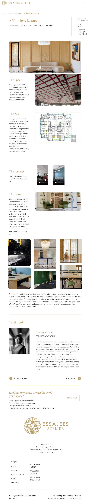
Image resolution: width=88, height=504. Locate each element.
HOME (13, 467)
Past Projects (15, 13)
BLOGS (14, 479)
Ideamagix (76, 498)
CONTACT (15, 483)
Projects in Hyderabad (35, 479)
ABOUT (14, 471)
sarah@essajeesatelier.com (19, 406)
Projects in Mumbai (35, 466)
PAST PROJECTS (17, 475)
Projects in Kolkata (35, 472)
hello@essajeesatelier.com (19, 408)
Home (4, 13)
